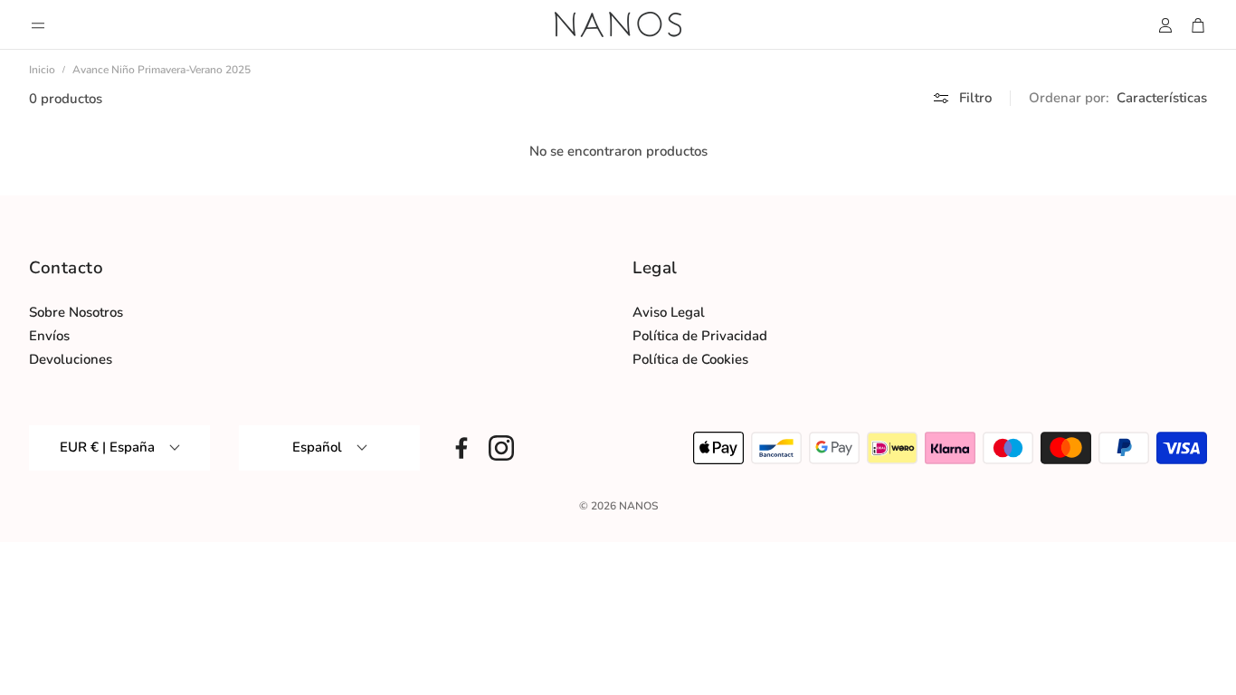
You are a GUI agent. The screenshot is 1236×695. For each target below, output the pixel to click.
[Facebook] (461, 448)
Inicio (42, 69)
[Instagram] (501, 448)
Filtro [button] (975, 98)
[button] (38, 25)
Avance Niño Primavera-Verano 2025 (161, 69)
